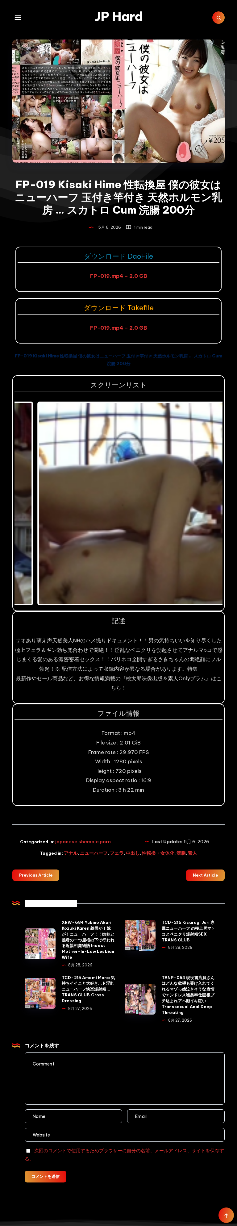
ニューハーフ (94, 853)
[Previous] (27, 503)
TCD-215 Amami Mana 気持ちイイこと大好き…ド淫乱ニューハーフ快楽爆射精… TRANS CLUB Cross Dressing (88, 989)
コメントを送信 (45, 1176)
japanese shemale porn (83, 841)
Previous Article (35, 875)
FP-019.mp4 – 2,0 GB (118, 276)
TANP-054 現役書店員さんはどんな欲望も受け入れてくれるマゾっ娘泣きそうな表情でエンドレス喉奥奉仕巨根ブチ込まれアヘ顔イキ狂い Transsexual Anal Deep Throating (188, 995)
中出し (133, 853)
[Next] (209, 503)
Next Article (205, 875)
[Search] (218, 17)
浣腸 (181, 853)
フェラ (117, 853)
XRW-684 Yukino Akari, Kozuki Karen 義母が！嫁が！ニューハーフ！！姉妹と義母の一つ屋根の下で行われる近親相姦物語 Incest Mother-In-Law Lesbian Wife (88, 940)
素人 (192, 853)
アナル (71, 853)
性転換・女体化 (158, 853)
